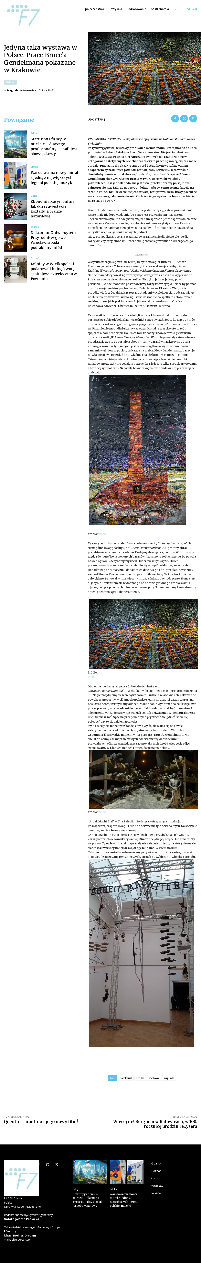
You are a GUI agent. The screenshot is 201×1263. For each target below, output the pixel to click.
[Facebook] (175, 118)
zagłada (169, 1078)
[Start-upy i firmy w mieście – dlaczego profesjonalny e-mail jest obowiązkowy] (15, 144)
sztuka (140, 1078)
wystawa (154, 1078)
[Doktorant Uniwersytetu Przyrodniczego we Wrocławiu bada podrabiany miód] (15, 238)
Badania (35, 227)
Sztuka (10, 82)
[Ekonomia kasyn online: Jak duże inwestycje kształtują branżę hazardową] (15, 206)
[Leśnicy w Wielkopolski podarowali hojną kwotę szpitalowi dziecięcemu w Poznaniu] (15, 269)
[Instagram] (47, 1164)
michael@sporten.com (18, 1239)
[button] (192, 9)
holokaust (126, 1078)
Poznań (35, 258)
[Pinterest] (193, 118)
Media (34, 196)
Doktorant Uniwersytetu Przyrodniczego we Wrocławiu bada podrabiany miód (53, 240)
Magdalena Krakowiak (21, 90)
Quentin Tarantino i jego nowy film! (41, 1121)
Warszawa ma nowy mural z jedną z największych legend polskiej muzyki (54, 177)
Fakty (34, 133)
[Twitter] (184, 118)
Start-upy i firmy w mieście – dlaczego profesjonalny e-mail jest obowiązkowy (87, 1199)
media (102, 534)
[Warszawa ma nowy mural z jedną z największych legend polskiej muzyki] (15, 175)
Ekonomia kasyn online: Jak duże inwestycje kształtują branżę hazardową (53, 209)
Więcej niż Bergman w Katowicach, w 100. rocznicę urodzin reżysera (155, 1124)
